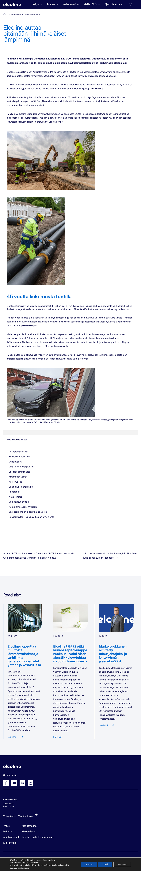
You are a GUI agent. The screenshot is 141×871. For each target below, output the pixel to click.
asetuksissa (23, 868)
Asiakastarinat (71, 4)
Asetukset (122, 864)
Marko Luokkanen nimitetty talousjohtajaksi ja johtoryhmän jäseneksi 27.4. (113, 654)
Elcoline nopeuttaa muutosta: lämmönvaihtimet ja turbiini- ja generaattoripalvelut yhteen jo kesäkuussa (24, 656)
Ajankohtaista (112, 4)
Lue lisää (12, 737)
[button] (122, 13)
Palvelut (51, 4)
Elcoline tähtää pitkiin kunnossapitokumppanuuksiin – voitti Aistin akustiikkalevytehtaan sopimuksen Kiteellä (70, 654)
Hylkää (105, 864)
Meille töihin (90, 4)
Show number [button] (9, 806)
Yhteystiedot (74, 13)
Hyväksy (89, 864)
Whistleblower (25, 816)
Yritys (36, 4)
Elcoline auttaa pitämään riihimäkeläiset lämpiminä (4, 14)
